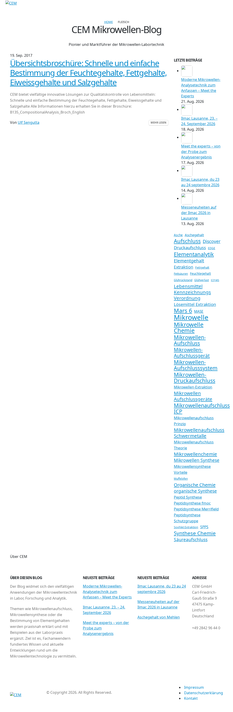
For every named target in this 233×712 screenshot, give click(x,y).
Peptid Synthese (188, 497)
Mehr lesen (158, 122)
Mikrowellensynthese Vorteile (192, 469)
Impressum (194, 687)
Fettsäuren (181, 274)
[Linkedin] (29, 9)
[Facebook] (14, 9)
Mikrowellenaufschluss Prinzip (194, 420)
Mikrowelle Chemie (188, 327)
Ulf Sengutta (28, 122)
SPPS (204, 526)
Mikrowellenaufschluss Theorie (194, 445)
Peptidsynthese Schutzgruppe (187, 518)
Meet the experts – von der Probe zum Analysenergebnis (200, 152)
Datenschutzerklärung (203, 692)
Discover (211, 241)
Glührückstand (183, 280)
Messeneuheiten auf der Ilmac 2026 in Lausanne (198, 213)
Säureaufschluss (191, 540)
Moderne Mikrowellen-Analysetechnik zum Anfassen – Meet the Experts (107, 592)
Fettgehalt (202, 267)
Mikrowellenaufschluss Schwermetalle (199, 433)
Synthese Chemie (195, 533)
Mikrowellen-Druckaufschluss (194, 377)
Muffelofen (181, 479)
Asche (178, 235)
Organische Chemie (194, 485)
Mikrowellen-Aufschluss (190, 340)
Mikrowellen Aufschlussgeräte (193, 396)
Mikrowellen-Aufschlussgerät (192, 353)
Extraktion (183, 267)
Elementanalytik (194, 254)
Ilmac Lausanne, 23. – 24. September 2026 (104, 610)
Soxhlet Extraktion (186, 527)
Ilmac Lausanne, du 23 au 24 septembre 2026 (161, 589)
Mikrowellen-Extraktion (193, 387)
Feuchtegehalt (200, 273)
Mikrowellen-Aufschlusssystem (196, 365)
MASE (198, 311)
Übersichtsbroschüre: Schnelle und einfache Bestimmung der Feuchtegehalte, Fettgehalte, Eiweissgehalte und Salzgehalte (88, 72)
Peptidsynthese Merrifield (196, 509)
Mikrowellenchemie (195, 454)
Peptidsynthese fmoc (192, 503)
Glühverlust (201, 280)
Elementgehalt (189, 261)
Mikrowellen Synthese (196, 460)
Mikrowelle (191, 317)
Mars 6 (183, 310)
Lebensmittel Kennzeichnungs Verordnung (192, 292)
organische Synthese (195, 491)
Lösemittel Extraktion (195, 304)
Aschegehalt (194, 235)
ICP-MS (215, 280)
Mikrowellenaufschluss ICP (202, 408)
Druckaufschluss (190, 247)
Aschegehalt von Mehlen (158, 617)
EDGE (211, 248)
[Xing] (21, 9)
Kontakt (191, 698)
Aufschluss (187, 241)
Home (108, 22)
